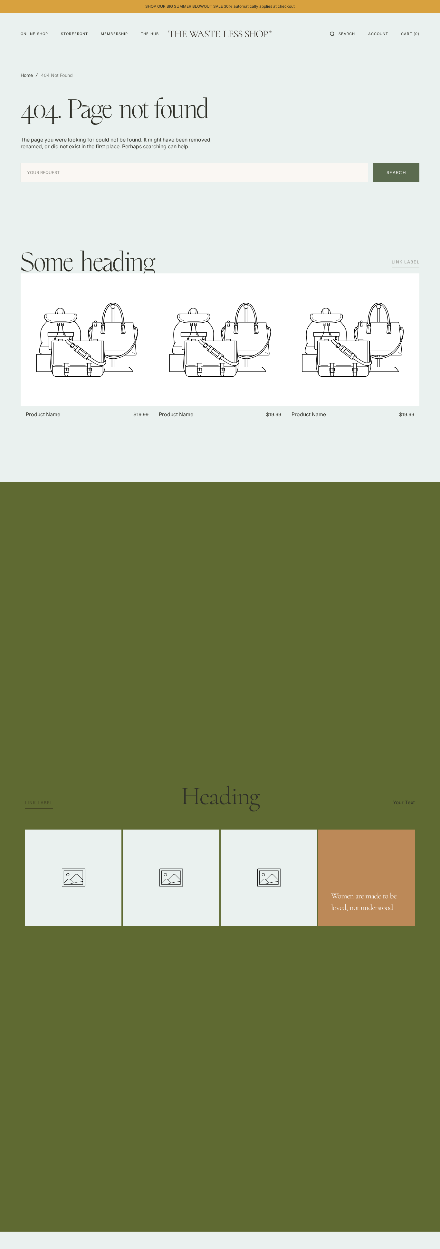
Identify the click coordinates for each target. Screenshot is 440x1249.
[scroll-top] (425, 1234)
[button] (342, 34)
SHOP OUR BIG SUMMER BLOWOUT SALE (184, 6)
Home (27, 75)
